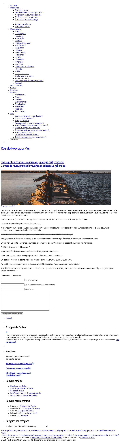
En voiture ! (32, 413)
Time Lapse (20, 111)
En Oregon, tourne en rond (26, 17)
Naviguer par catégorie (16, 426)
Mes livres (14, 8)
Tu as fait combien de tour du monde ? (31, 125)
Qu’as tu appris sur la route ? (27, 127)
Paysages (19, 106)
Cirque (18, 97)
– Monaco (19, 62)
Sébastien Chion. (87, 437)
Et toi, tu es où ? (22, 120)
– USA (17, 71)
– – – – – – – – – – (22, 22)
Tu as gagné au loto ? (24, 132)
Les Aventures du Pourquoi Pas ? (29, 80)
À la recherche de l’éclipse (21, 388)
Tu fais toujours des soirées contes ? (30, 137)
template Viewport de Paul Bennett (47, 437)
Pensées (14, 90)
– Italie (18, 57)
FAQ (12, 113)
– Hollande (19, 55)
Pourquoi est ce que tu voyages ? (29, 123)
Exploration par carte (24, 76)
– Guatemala (20, 52)
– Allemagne (20, 33)
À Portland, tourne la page (26, 19)
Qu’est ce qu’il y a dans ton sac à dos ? (32, 130)
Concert (18, 99)
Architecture (20, 95)
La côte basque (17, 391)
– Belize (18, 40)
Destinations (15, 29)
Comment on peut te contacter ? (29, 116)
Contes (13, 88)
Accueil (9, 318)
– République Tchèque (24, 66)
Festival (18, 83)
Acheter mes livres (23, 24)
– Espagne (19, 48)
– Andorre (19, 36)
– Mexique (19, 59)
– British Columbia (22, 43)
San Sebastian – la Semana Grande (25, 393)
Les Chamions (16, 85)
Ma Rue (13, 5)
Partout (18, 31)
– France (18, 50)
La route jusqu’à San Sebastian (24, 395)
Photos (13, 92)
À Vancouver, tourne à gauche (28, 15)
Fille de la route (21, 10)
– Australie (19, 38)
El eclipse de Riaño (18, 386)
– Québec (19, 64)
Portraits (19, 109)
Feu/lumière (20, 104)
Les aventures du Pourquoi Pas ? (29, 12)
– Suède (18, 69)
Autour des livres (22, 26)
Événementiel (20, 102)
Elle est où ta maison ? (24, 118)
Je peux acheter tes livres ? (27, 135)
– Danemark (20, 45)
